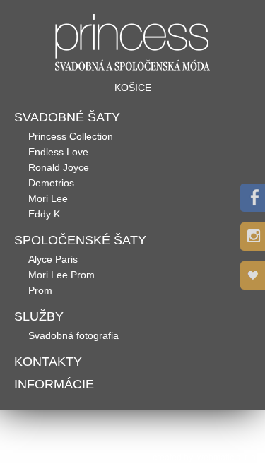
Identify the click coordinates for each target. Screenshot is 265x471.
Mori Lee (48, 198)
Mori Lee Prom (61, 274)
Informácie (54, 384)
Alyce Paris (53, 259)
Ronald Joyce (58, 167)
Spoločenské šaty (80, 240)
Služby (39, 316)
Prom (40, 290)
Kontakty (48, 361)
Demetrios (51, 183)
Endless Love (58, 151)
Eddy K (44, 214)
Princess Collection (70, 136)
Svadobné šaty (67, 117)
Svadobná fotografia (73, 335)
